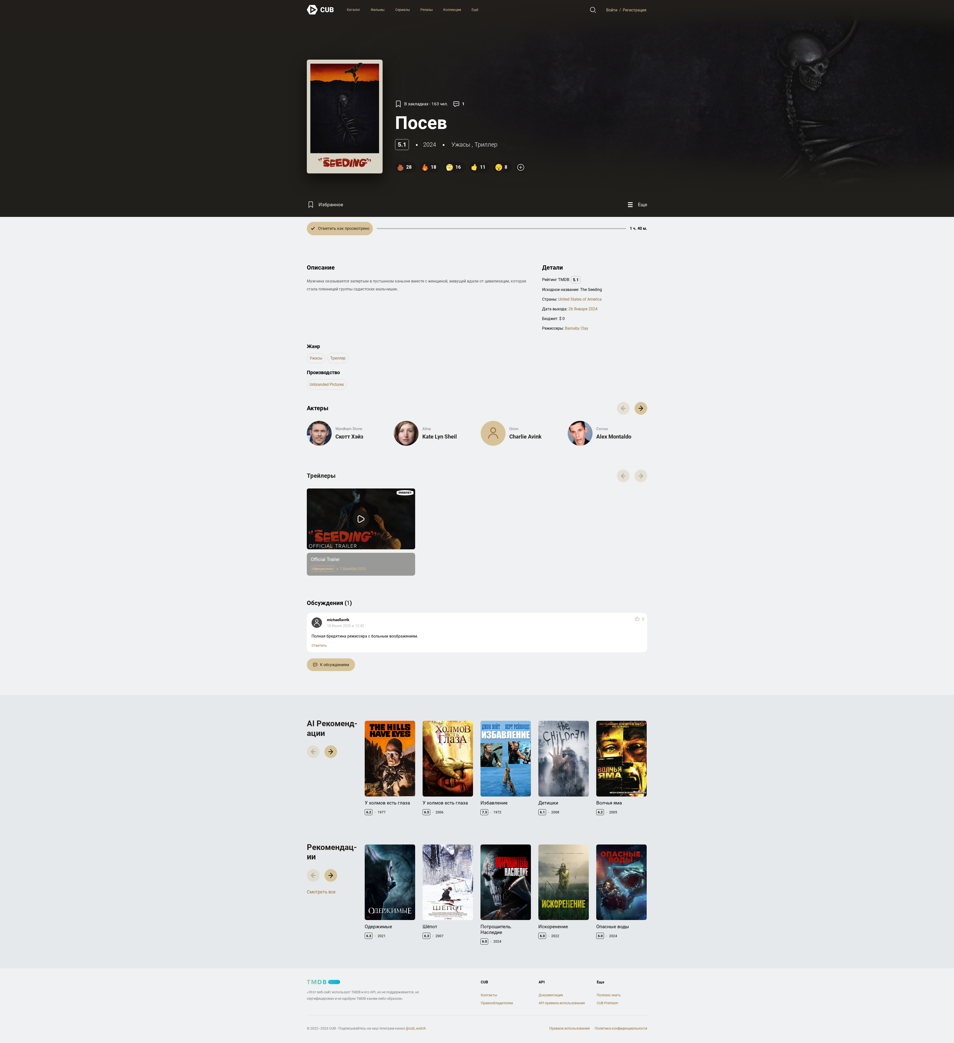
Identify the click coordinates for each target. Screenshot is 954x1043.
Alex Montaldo (613, 437)
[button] (641, 408)
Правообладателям (497, 1003)
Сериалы (402, 10)
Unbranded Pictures (327, 384)
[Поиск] (593, 9)
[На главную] (320, 10)
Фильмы (378, 10)
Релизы (426, 10)
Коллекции (452, 10)
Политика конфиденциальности (621, 1028)
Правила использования (569, 1028)
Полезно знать (609, 995)
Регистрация (634, 9)
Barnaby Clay (576, 328)
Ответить (319, 645)
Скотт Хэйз (349, 437)
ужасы (460, 144)
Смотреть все (321, 891)
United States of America (580, 299)
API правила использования (562, 1003)
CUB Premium (607, 1003)
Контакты (489, 995)
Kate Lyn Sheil (439, 437)
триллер (486, 144)
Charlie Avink (525, 437)
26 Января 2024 (582, 309)
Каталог (353, 10)
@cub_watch (416, 1028)
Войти (611, 9)
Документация (551, 995)
